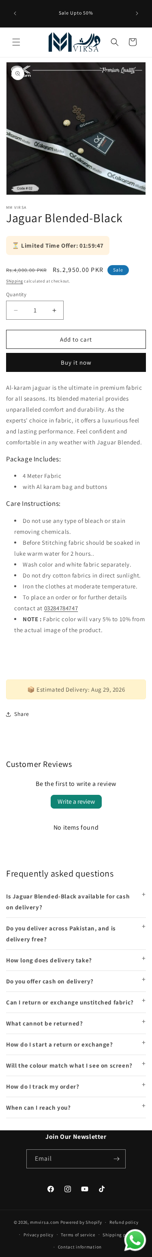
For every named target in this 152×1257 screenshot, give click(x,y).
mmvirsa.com (44, 1222)
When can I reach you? (38, 1107)
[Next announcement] (137, 13)
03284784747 (61, 608)
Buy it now (76, 362)
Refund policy (123, 1222)
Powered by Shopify (81, 1222)
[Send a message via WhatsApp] (135, 1240)
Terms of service (78, 1235)
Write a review (76, 801)
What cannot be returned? (44, 1023)
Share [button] (21, 714)
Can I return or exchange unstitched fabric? (70, 1002)
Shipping (14, 281)
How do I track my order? (42, 1086)
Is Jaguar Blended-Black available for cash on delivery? (68, 901)
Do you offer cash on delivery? (50, 981)
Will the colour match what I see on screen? (69, 1065)
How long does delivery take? (49, 960)
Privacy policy (39, 1235)
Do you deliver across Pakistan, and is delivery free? (61, 933)
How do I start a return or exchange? (59, 1044)
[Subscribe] (116, 1158)
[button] (16, 42)
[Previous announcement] (15, 13)
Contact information (80, 1247)
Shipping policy (119, 1235)
